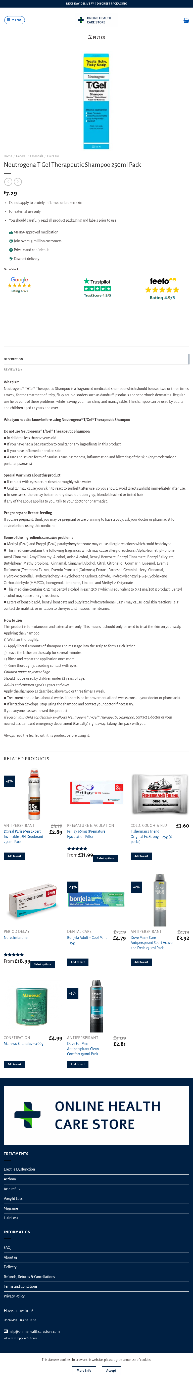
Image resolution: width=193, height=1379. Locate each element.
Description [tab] (13, 359)
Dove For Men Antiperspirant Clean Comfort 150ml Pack (83, 1049)
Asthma (10, 1179)
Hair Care (53, 156)
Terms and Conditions (20, 1286)
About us (11, 1257)
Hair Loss (11, 1218)
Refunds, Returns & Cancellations (29, 1277)
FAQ (7, 1247)
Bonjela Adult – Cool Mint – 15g (87, 940)
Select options (105, 858)
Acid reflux (12, 1189)
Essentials (36, 156)
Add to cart (14, 856)
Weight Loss (13, 1199)
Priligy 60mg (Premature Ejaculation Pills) (86, 834)
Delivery (10, 1267)
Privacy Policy (14, 1296)
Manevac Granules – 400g (23, 1044)
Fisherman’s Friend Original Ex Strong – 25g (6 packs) (151, 836)
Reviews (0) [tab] (13, 369)
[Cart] (186, 20)
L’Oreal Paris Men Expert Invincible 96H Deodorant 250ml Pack (23, 836)
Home (8, 156)
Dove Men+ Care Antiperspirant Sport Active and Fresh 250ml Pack (151, 943)
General (21, 156)
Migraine (11, 1208)
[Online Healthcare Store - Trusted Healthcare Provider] (96, 20)
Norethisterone (15, 938)
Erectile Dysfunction (19, 1169)
